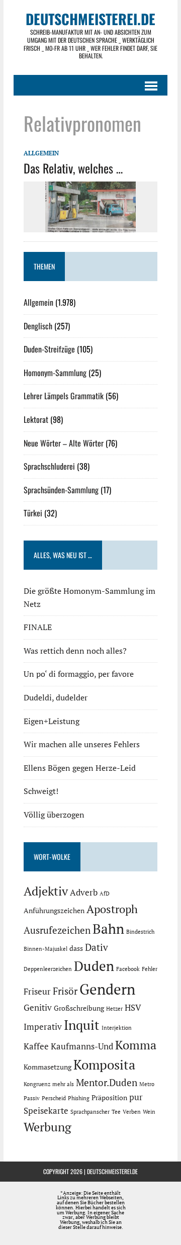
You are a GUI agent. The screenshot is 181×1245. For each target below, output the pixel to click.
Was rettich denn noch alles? (75, 650)
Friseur (37, 991)
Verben (132, 1111)
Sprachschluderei (49, 466)
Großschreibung (79, 1008)
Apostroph (112, 909)
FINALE (38, 627)
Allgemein (41, 153)
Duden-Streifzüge (49, 349)
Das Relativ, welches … (73, 168)
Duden (94, 966)
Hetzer (114, 1008)
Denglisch (38, 326)
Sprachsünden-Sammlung (61, 490)
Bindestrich (140, 931)
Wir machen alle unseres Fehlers (82, 744)
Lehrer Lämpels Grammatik (64, 396)
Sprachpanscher (90, 1111)
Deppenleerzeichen (48, 968)
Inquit (82, 1024)
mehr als (63, 1084)
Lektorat (36, 419)
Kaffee (36, 1046)
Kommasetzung (47, 1067)
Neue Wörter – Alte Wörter (64, 443)
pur (136, 1097)
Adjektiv (46, 891)
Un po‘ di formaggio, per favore (79, 673)
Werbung (47, 1127)
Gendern (107, 989)
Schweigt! (41, 790)
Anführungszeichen (54, 910)
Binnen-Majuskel (45, 948)
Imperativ (43, 1026)
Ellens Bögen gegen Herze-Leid (80, 767)
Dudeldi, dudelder (55, 697)
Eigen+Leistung (51, 721)
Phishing (78, 1098)
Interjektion (117, 1027)
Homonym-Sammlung (55, 373)
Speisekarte (46, 1110)
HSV (133, 1007)
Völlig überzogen (54, 814)
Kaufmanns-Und (82, 1046)
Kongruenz (37, 1084)
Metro (146, 1084)
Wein (149, 1111)
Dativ (96, 947)
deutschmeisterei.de (112, 1171)
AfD (105, 893)
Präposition (109, 1097)
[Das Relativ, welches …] (90, 225)
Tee (116, 1111)
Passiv (32, 1098)
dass (76, 948)
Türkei (33, 513)
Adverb (84, 892)
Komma (135, 1045)
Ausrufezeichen (57, 930)
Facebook (128, 968)
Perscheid (54, 1098)
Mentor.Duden (106, 1082)
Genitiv (38, 1007)
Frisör (65, 991)
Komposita (104, 1064)
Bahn (108, 929)
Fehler (149, 968)
